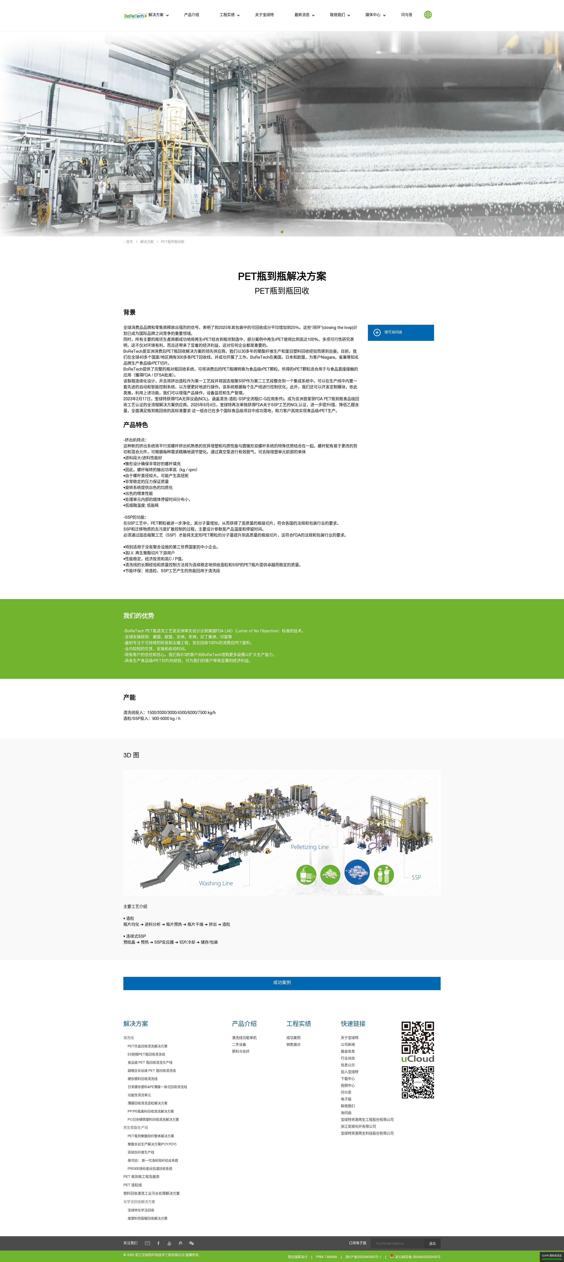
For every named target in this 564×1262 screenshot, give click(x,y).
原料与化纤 (241, 1052)
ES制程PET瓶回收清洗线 (146, 1054)
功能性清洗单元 (139, 1095)
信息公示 (348, 1065)
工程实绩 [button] (227, 15)
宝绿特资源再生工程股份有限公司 (367, 1120)
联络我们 (348, 1106)
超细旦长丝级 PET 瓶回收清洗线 (152, 1071)
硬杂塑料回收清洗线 (143, 1079)
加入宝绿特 (349, 1072)
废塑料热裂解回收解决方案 (147, 1218)
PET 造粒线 (132, 1185)
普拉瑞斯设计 (298, 1257)
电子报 (346, 1099)
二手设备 (239, 1045)
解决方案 (155, 15)
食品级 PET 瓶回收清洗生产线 (150, 1063)
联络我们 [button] (337, 15)
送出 (432, 1243)
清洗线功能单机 (244, 1038)
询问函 (346, 1113)
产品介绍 (191, 15)
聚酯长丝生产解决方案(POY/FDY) (152, 1144)
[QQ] (180, 1243)
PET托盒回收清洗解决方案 (147, 1046)
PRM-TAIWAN (326, 1257)
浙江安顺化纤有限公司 (358, 1127)
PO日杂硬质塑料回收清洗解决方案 (153, 1120)
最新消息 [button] (302, 15)
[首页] (135, 15)
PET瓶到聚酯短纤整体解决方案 (151, 1136)
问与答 (406, 15)
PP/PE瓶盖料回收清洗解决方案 (151, 1111)
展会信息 (348, 1052)
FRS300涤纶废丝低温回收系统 (150, 1169)
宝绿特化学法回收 (141, 1210)
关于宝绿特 (264, 15)
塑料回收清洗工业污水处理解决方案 (151, 1194)
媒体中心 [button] (372, 15)
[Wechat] (191, 1243)
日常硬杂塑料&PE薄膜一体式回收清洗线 (157, 1087)
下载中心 (348, 1079)
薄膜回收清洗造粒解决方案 (147, 1103)
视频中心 (348, 1086)
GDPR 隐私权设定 (552, 1255)
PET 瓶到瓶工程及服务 (141, 1177)
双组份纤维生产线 (141, 1152)
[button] (282, 232)
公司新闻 (348, 1045)
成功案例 (282, 983)
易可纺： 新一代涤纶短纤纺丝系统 (153, 1160)
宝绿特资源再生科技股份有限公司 (367, 1134)
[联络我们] (147, 1243)
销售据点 (293, 1045)
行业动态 (348, 1059)
